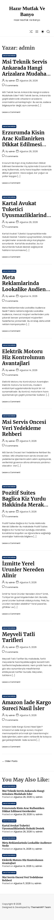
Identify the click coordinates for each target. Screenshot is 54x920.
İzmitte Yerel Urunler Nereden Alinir (23, 570)
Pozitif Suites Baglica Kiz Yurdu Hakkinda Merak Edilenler (24, 502)
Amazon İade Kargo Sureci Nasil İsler (26, 705)
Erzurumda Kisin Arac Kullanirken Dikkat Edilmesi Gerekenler (23, 142)
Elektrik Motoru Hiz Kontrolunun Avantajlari (23, 357)
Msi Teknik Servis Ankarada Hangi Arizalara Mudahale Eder (26, 71)
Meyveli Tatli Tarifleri (18, 637)
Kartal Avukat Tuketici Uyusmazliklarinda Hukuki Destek (25, 212)
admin (12, 80)
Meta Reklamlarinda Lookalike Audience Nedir (26, 286)
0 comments (11, 85)
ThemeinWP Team (41, 907)
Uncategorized (9, 56)
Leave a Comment (11, 112)
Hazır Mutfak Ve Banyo (27, 11)
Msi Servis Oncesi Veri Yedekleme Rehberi (24, 428)
